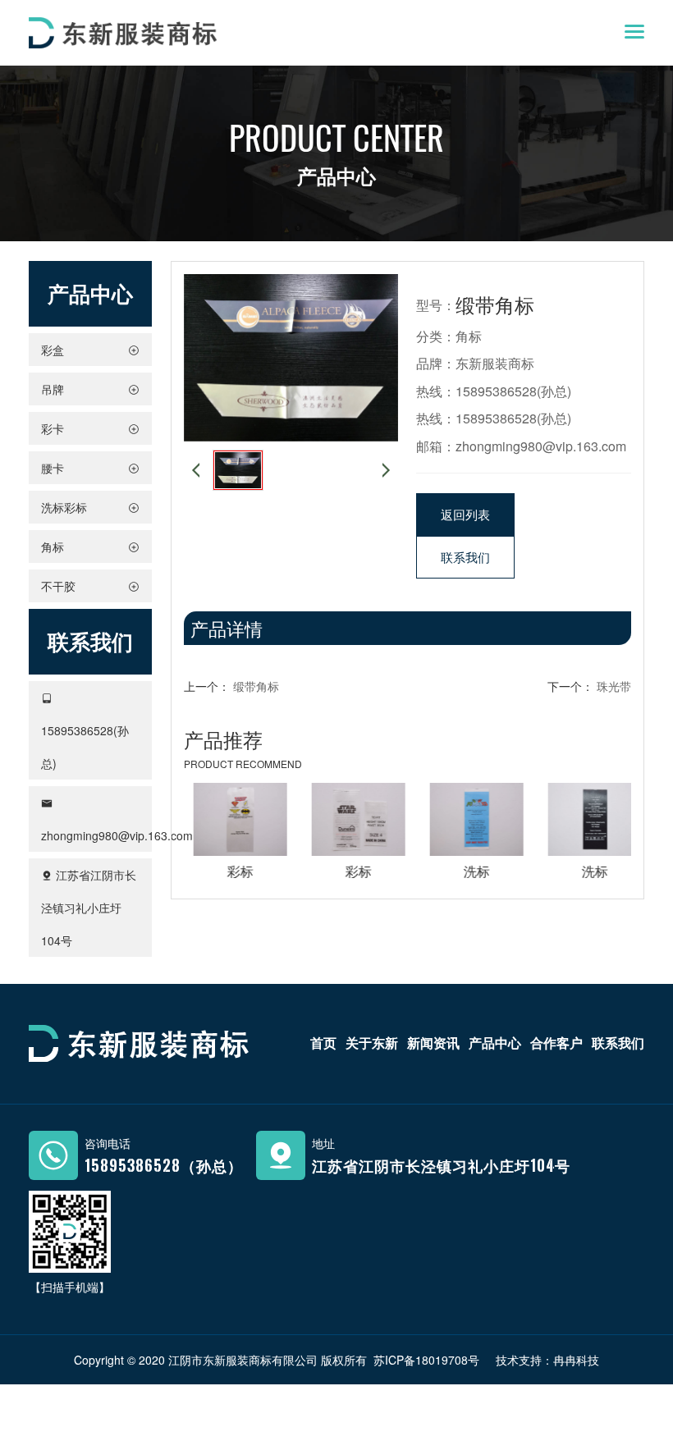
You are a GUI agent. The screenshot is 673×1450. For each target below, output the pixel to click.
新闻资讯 (433, 1043)
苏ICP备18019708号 (426, 1360)
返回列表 (465, 514)
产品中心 (495, 1043)
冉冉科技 (576, 1360)
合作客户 (556, 1043)
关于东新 (372, 1043)
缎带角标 (256, 686)
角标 (469, 336)
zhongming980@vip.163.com (117, 835)
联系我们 (465, 556)
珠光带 (614, 686)
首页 (323, 1043)
